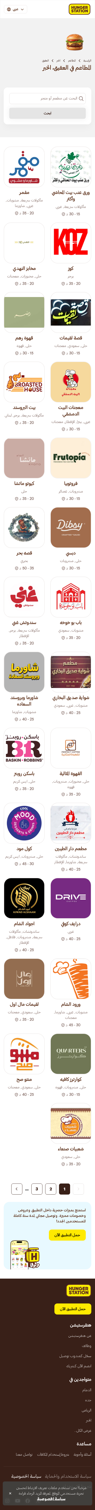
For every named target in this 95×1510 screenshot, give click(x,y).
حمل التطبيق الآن (67, 1235)
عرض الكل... (82, 1430)
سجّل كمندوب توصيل (75, 1356)
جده (88, 1400)
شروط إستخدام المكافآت (53, 1454)
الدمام (86, 1390)
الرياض (86, 1410)
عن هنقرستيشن (79, 1336)
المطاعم (72, 60)
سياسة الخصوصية (26, 1476)
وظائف (86, 1346)
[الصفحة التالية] (16, 1189)
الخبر (58, 60)
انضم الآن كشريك (78, 1366)
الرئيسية (87, 60)
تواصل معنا (24, 1454)
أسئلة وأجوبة (82, 1454)
